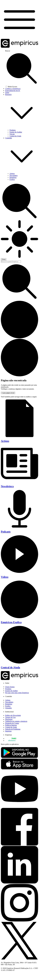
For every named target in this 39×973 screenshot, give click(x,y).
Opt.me (12, 134)
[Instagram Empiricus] (19, 921)
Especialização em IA (12, 90)
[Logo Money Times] (10, 738)
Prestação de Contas (12, 723)
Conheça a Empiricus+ (13, 89)
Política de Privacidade (13, 715)
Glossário (8, 708)
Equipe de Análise (16, 132)
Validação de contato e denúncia (16, 721)
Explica (12, 179)
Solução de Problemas (12, 729)
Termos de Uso (10, 717)
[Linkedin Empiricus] (19, 883)
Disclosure (8, 719)
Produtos (13, 130)
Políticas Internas (11, 725)
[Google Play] (19, 757)
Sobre (7, 92)
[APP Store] (19, 769)
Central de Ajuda (15, 136)
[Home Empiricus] (19, 47)
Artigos (12, 173)
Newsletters (14, 175)
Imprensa (8, 731)
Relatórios (13, 177)
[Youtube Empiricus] (19, 807)
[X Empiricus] (19, 959)
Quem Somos (10, 687)
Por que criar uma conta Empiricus (17, 693)
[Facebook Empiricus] (19, 845)
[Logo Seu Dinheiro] (10, 740)
